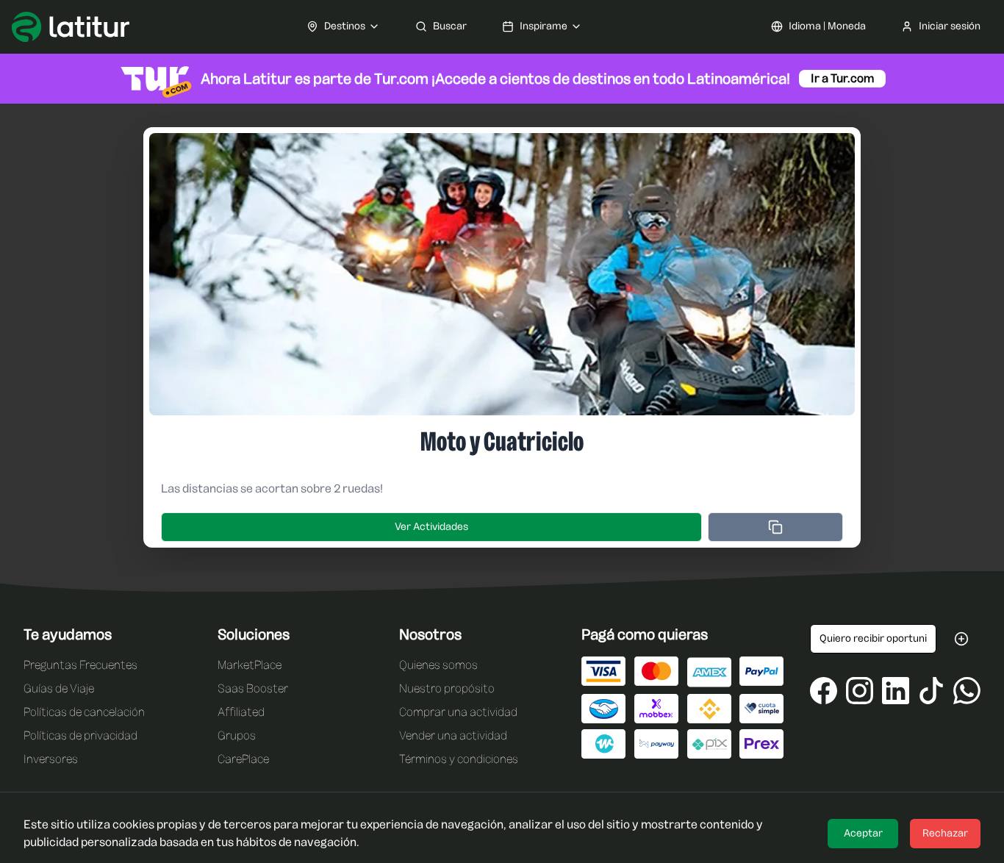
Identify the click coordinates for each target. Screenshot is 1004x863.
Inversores (51, 759)
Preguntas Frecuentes (80, 665)
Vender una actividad (453, 735)
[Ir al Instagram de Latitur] (859, 690)
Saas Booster (253, 688)
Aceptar (863, 833)
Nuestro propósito (447, 688)
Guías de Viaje (59, 688)
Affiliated (241, 712)
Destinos (344, 26)
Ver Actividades (431, 526)
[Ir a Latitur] (70, 27)
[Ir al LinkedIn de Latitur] (895, 690)
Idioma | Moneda (827, 26)
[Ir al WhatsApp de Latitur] (966, 690)
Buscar (450, 26)
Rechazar (945, 833)
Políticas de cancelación (84, 712)
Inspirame (543, 26)
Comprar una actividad (458, 712)
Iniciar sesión (949, 26)
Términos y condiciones (458, 759)
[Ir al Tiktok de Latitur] (931, 690)
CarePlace (243, 759)
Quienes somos (438, 665)
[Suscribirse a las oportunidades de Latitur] (961, 638)
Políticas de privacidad (80, 735)
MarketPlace (250, 665)
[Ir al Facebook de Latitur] (823, 690)
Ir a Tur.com (842, 78)
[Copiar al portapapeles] (775, 527)
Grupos (237, 735)
